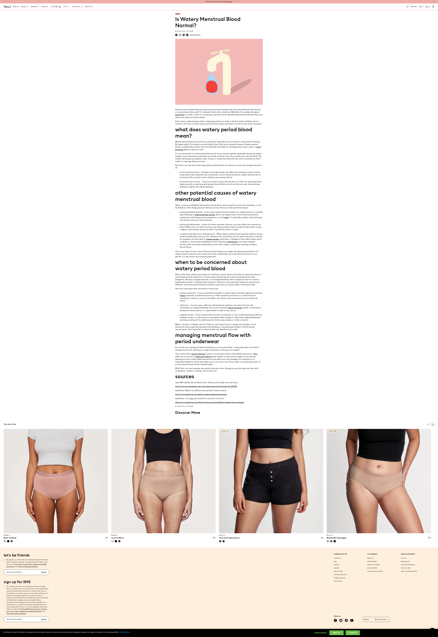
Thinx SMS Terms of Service (31, 609)
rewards (336, 568)
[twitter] (180, 35)
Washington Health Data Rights (31, 611)
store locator (338, 581)
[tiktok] (346, 620)
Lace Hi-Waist (117, 538)
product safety (372, 568)
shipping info (405, 561)
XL (56, 530)
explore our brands (373, 564)
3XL (172, 530)
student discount (339, 578)
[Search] (407, 6)
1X (60, 530)
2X (64, 530)
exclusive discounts (340, 574)
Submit (44, 572)
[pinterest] (187, 35)
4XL (176, 530)
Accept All (352, 632)
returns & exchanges (408, 564)
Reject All (336, 632)
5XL (181, 530)
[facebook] (176, 35)
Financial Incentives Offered (28, 566)
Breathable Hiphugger (337, 538)
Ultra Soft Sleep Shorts (229, 538)
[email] (183, 35)
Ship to (366, 619)
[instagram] (340, 620)
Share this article (195, 35)
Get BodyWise (372, 561)
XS (38, 530)
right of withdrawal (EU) (409, 571)
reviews (336, 564)
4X (73, 530)
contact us (337, 558)
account (404, 558)
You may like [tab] (10, 424)
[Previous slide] (428, 424)
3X (69, 530)
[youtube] (351, 620)
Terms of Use (18, 564)
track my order (406, 568)
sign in (427, 7)
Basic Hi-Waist (10, 538)
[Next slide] (432, 424)
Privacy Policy (28, 564)
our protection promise (375, 571)
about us (370, 558)
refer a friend (338, 571)
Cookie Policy (125, 632)
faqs (335, 561)
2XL (168, 530)
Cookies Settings (320, 632)
